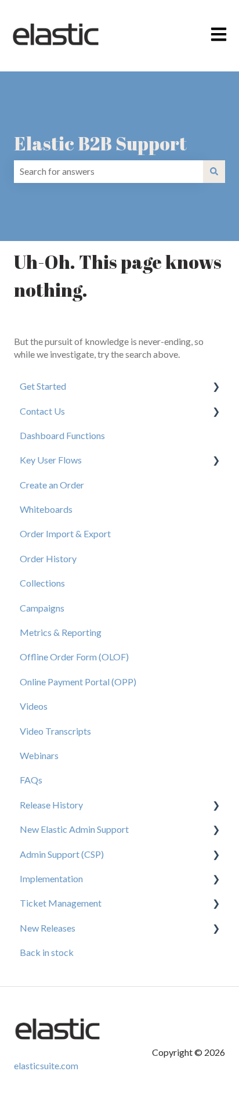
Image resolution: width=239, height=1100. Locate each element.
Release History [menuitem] (51, 804)
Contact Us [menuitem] (42, 410)
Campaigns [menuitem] (42, 607)
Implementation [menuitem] (51, 878)
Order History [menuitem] (48, 558)
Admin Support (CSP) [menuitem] (62, 854)
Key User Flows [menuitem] (51, 459)
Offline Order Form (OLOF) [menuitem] (74, 656)
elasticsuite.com (46, 1065)
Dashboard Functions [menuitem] (62, 435)
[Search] (214, 171)
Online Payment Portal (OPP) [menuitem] (78, 681)
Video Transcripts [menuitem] (55, 730)
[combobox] (108, 171)
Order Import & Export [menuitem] (65, 533)
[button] (216, 387)
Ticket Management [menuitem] (61, 902)
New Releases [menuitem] (47, 927)
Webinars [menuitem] (39, 755)
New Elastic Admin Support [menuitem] (74, 829)
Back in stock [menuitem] (47, 952)
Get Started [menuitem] (43, 385)
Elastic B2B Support (100, 143)
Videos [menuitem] (34, 705)
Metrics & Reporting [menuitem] (61, 632)
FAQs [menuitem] (31, 779)
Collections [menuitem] (42, 582)
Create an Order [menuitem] (52, 484)
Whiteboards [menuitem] (46, 509)
